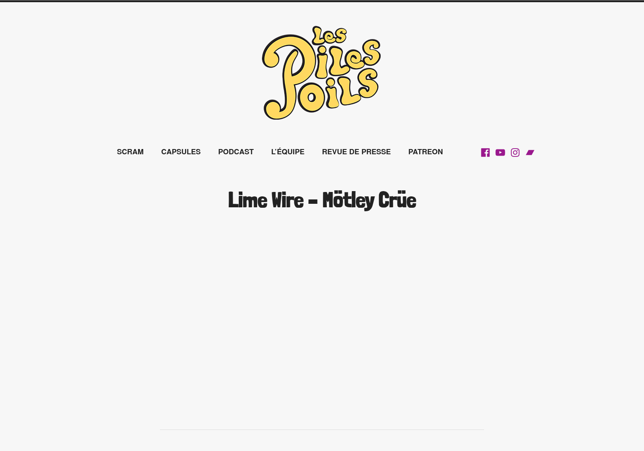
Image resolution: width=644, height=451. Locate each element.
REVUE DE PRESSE (356, 151)
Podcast (236, 151)
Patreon (425, 151)
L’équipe (287, 151)
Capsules (181, 151)
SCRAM (130, 151)
